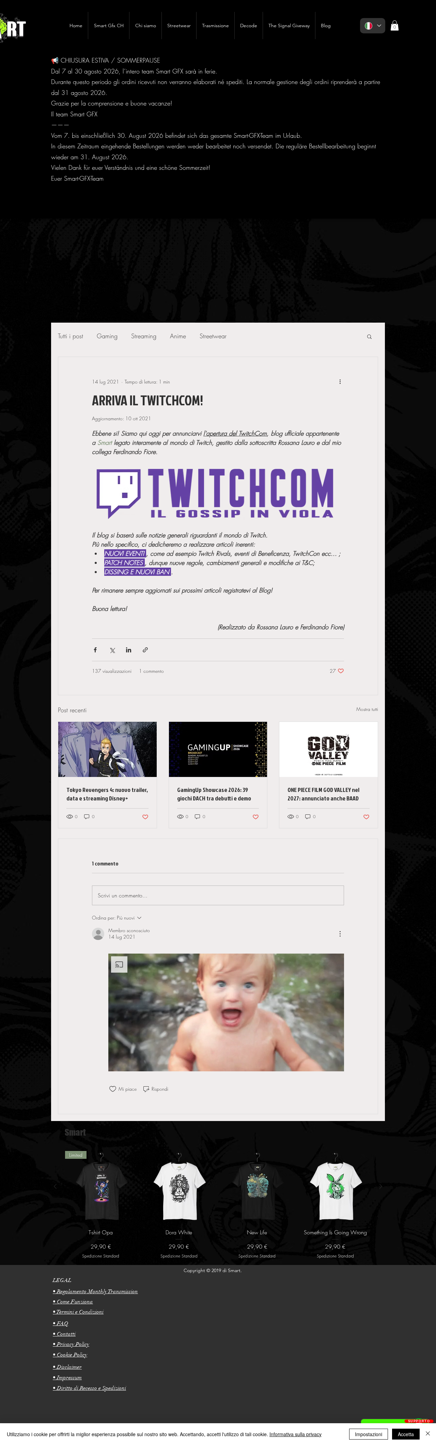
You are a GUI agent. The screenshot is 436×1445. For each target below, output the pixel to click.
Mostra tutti (367, 709)
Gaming (107, 336)
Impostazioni (368, 1434)
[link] (394, 25)
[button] (369, 336)
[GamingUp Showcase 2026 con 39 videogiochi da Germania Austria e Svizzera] (218, 749)
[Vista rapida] (179, 1186)
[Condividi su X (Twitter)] (112, 650)
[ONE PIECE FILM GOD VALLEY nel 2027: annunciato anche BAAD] (328, 749)
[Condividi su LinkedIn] (128, 650)
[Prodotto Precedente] (55, 1186)
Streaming (143, 336)
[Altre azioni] (340, 381)
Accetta (406, 1434)
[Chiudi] (428, 1434)
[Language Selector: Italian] (372, 25)
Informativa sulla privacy (295, 1434)
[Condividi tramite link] (145, 650)
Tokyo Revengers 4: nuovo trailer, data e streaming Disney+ (107, 793)
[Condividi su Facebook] (95, 650)
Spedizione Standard (100, 1256)
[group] (218, 1205)
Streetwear (213, 336)
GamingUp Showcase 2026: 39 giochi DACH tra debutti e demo (214, 793)
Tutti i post (70, 336)
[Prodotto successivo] (381, 1186)
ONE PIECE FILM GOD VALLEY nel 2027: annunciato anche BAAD (323, 793)
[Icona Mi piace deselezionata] (112, 1089)
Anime (178, 336)
